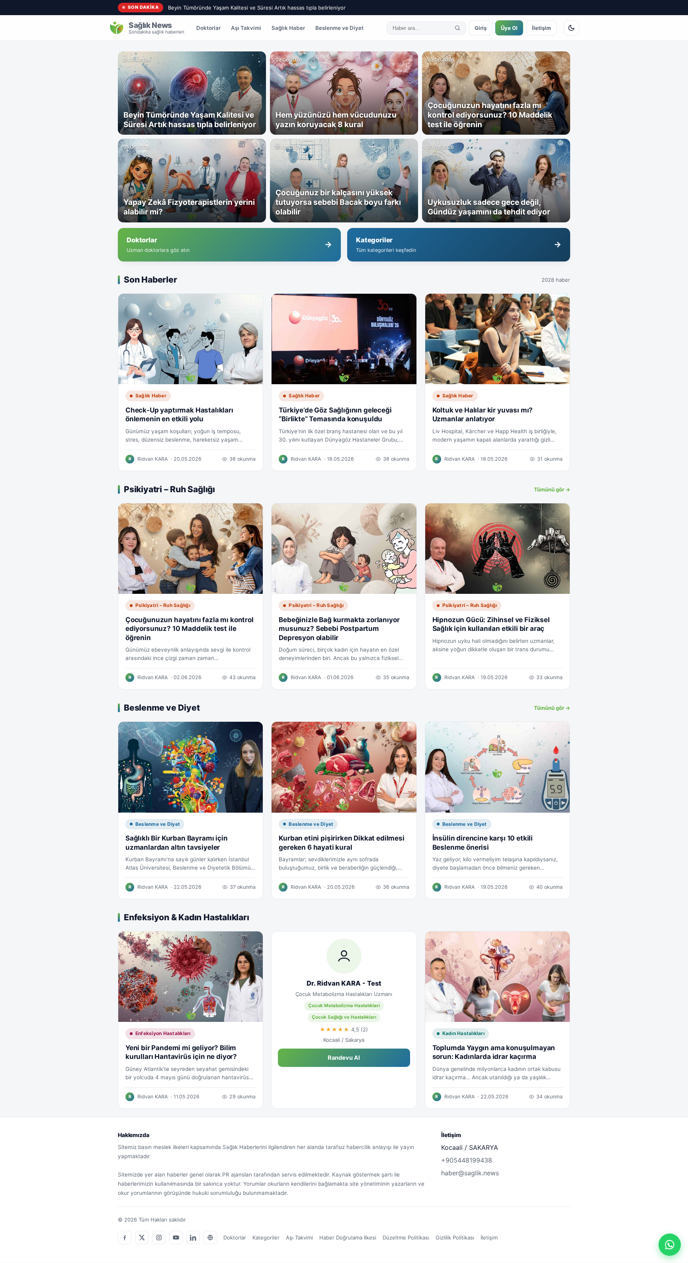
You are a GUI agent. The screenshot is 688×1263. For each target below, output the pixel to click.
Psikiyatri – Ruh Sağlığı (162, 605)
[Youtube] (176, 1237)
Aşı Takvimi (246, 28)
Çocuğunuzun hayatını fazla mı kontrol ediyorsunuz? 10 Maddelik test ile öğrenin (189, 629)
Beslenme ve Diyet (339, 28)
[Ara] (457, 28)
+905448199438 (466, 1160)
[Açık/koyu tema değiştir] (571, 27)
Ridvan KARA (152, 459)
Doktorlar (208, 28)
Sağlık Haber (288, 28)
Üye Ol (509, 28)
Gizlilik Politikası (455, 1237)
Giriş (481, 28)
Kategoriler (266, 1237)
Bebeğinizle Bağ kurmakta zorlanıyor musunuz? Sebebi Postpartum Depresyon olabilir (339, 629)
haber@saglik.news (470, 1173)
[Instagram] (159, 1237)
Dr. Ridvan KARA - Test (344, 983)
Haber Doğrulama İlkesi (347, 1237)
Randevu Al (344, 1057)
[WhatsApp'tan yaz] (670, 1245)
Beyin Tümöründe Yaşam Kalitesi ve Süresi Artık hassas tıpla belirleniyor (257, 7)
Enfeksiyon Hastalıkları (163, 1033)
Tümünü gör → (552, 489)
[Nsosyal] (210, 1237)
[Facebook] (124, 1237)
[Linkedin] (193, 1237)
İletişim (541, 28)
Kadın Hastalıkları (463, 1033)
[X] (142, 1237)
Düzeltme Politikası (406, 1237)
